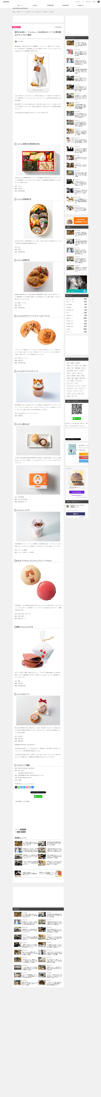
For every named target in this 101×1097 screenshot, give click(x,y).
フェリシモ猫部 (70, 380)
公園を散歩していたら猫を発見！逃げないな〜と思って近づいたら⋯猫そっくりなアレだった (30, 856)
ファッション (69, 383)
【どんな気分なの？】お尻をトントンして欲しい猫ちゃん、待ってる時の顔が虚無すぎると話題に (54, 961)
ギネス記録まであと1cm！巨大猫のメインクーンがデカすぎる (80, 159)
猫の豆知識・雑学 (76, 309)
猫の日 (68, 375)
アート (81, 391)
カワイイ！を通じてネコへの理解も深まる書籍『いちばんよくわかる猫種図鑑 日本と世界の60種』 (81, 53)
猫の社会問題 (76, 304)
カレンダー (69, 391)
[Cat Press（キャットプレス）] (6, 2)
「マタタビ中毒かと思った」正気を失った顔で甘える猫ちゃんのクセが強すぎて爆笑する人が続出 (29, 968)
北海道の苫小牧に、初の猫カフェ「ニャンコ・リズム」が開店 (80, 166)
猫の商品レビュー (76, 321)
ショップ (78, 385)
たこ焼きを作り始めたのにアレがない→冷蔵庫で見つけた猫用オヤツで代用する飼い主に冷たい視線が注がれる (54, 850)
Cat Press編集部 (20, 41)
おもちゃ (69, 393)
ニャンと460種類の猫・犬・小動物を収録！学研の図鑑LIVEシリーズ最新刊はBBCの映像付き (81, 201)
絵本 (80, 365)
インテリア (75, 391)
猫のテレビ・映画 (76, 299)
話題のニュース (70, 365)
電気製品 (72, 362)
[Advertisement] (38, 18)
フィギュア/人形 (78, 380)
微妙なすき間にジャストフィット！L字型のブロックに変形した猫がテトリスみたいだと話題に (30, 983)
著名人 (76, 365)
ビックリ (76, 383)
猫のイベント (76, 331)
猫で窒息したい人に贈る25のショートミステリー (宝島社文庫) (85, 448)
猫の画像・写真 (76, 323)
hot (76, 396)
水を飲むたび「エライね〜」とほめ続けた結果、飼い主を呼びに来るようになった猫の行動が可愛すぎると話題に (30, 850)
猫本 (72, 368)
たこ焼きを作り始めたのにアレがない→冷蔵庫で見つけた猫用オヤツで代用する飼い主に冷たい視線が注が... (54, 923)
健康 (72, 378)
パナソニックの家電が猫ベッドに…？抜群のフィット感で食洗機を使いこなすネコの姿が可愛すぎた (29, 976)
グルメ (18, 831)
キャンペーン (81, 388)
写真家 (68, 378)
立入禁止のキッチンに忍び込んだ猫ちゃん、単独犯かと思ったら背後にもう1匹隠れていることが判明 (54, 863)
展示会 (78, 375)
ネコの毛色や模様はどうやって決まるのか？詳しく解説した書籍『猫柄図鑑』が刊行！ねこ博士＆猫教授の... (80, 106)
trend (79, 393)
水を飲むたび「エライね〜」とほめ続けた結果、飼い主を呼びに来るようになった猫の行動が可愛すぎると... (29, 923)
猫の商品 (76, 329)
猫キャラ (69, 373)
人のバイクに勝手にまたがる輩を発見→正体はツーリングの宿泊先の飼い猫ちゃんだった (30, 863)
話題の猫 (78, 362)
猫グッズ (82, 370)
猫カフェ (76, 312)
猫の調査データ (76, 315)
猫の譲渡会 (76, 307)
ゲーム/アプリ (70, 388)
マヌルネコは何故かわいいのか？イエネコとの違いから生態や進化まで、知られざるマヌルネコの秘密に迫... (80, 115)
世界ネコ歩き (82, 378)
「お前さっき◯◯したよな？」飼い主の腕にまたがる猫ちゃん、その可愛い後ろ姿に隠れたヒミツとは (29, 946)
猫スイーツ (23, 831)
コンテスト (83, 385)
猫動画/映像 (77, 368)
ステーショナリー (70, 385)
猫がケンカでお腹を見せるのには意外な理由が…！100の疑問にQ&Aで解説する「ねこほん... (81, 141)
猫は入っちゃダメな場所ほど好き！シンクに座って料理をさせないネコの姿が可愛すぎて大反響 (29, 953)
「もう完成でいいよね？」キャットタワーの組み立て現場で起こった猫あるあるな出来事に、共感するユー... (54, 946)
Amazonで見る (85, 454)
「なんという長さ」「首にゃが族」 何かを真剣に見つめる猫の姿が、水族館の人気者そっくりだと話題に (54, 953)
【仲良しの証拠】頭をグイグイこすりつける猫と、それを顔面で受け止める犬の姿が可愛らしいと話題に (54, 856)
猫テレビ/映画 (70, 370)
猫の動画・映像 (76, 326)
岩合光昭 (73, 375)
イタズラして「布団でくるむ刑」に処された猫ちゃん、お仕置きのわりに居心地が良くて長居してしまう (54, 976)
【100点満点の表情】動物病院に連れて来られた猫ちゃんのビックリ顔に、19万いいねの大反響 (54, 843)
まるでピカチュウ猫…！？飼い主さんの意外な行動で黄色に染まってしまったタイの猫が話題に (80, 174)
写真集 (82, 375)
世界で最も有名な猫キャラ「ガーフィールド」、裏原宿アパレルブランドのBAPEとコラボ (80, 209)
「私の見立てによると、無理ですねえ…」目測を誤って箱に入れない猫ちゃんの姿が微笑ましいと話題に (29, 961)
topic (83, 393)
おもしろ (74, 393)
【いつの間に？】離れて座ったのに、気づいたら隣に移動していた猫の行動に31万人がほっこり (30, 843)
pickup (68, 396)
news (73, 396)
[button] (99, 2)
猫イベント (80, 373)
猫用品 (68, 368)
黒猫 (68, 362)
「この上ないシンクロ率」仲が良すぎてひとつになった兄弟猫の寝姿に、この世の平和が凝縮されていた (54, 983)
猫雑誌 (84, 365)
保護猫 (76, 378)
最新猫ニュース (16, 27)
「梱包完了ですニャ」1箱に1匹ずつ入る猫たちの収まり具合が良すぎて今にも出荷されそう (54, 968)
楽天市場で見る (85, 457)
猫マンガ (83, 368)
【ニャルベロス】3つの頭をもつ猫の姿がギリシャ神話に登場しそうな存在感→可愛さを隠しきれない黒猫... (81, 150)
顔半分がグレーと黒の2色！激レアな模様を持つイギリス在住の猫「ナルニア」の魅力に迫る (81, 192)
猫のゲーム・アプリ (76, 301)
